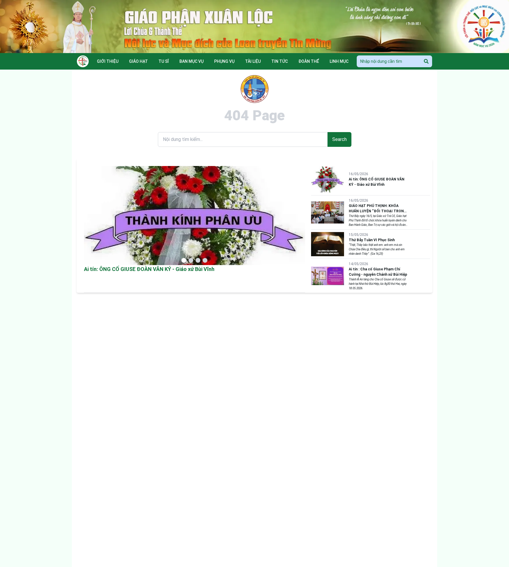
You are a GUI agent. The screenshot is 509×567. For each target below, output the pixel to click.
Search (339, 139)
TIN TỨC (279, 61)
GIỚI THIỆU (107, 61)
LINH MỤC (339, 61)
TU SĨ (163, 61)
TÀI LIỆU (253, 61)
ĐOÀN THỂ (308, 61)
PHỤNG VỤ (224, 61)
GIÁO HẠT (138, 61)
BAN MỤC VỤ (191, 61)
